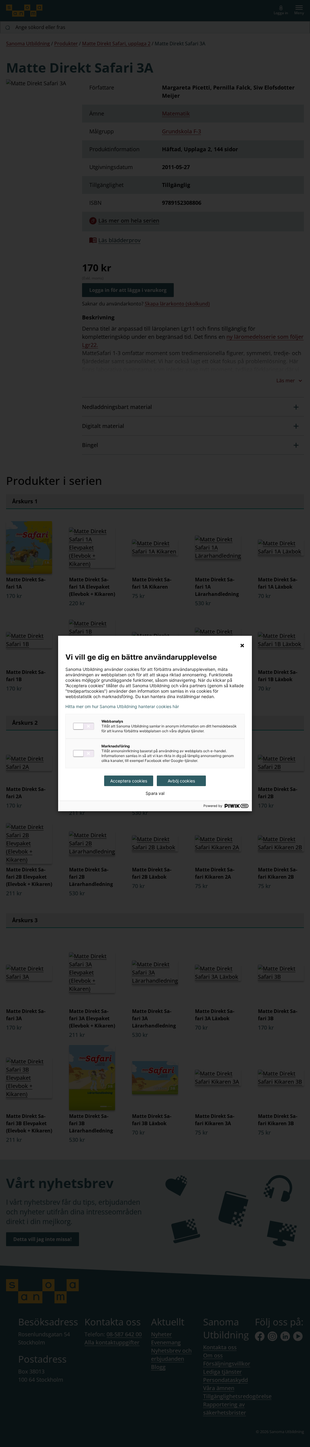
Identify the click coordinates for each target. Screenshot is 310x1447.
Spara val (155, 793)
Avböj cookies (181, 780)
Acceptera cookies (128, 780)
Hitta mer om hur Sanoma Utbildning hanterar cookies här (122, 706)
